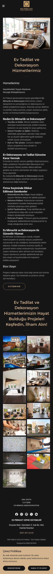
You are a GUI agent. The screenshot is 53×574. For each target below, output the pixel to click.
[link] (26, 6)
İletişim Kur (14, 286)
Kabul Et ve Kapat (39, 568)
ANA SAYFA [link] (26, 500)
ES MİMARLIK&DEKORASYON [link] (26, 505)
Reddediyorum (14, 568)
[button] (5, 5)
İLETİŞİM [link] (26, 502)
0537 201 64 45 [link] (26, 533)
